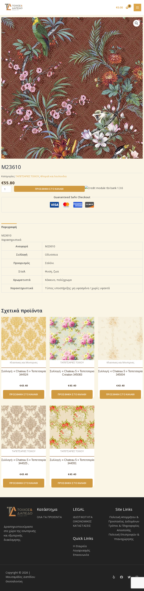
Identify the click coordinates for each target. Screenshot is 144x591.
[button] (136, 23)
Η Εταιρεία (80, 546)
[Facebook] (121, 577)
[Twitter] (129, 577)
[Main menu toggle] (137, 7)
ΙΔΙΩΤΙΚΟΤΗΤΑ (82, 517)
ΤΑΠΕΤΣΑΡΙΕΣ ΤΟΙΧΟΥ (27, 176)
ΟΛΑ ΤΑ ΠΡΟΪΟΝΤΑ (49, 517)
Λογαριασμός (81, 550)
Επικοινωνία (81, 554)
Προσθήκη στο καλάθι (49, 188)
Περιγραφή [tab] (9, 227)
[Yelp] (113, 577)
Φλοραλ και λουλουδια (53, 176)
